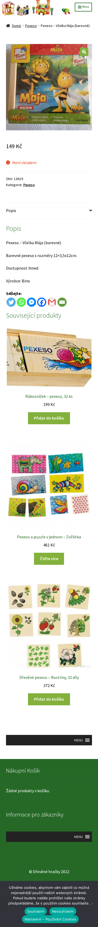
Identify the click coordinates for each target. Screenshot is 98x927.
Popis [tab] (11, 210)
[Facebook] (41, 302)
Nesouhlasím (63, 911)
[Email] (62, 302)
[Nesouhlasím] (91, 904)
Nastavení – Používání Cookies (50, 919)
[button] (84, 52)
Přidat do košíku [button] (49, 418)
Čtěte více (49, 558)
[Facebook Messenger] (31, 302)
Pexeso (31, 25)
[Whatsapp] (21, 302)
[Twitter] (11, 302)
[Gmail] (51, 302)
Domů (16, 25)
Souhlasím (35, 911)
